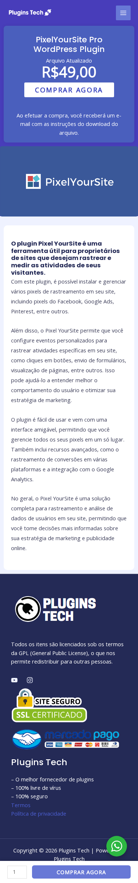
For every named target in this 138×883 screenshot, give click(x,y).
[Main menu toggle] (123, 13)
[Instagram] (29, 680)
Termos (21, 805)
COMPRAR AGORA (69, 89)
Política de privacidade (38, 813)
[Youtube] (14, 680)
